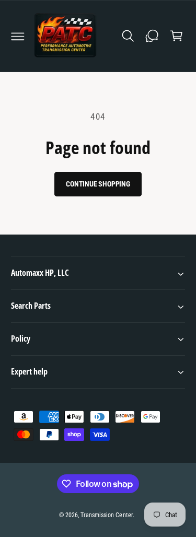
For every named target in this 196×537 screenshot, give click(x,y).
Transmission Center (106, 515)
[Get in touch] (152, 36)
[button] (18, 36)
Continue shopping (98, 184)
